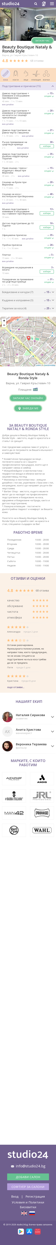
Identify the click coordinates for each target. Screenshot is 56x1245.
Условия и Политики (28, 1202)
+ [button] (4, 321)
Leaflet (38, 365)
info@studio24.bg (30, 1166)
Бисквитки (28, 1207)
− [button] (4, 325)
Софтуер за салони (28, 1187)
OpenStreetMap (49, 365)
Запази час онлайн (28, 398)
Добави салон (28, 1177)
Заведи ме (30, 408)
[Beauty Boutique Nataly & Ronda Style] (24, 1213)
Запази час (42, 40)
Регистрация (35, 1196)
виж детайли (8, 104)
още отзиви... (15, 687)
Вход (15, 1196)
